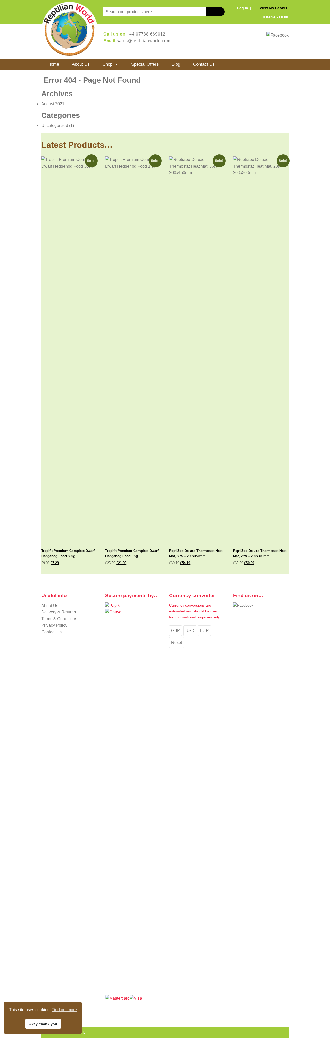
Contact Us (204, 64)
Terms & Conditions (59, 619)
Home (53, 64)
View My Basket (273, 8)
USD (189, 630)
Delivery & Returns (58, 612)
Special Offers (145, 64)
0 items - (275, 17)
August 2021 (52, 104)
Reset (176, 642)
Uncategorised (54, 125)
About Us (81, 64)
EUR (204, 630)
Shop (107, 64)
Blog (176, 64)
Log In (242, 8)
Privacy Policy (54, 625)
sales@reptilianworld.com (143, 41)
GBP (175, 630)
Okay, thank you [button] (43, 1024)
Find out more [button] (64, 1010)
